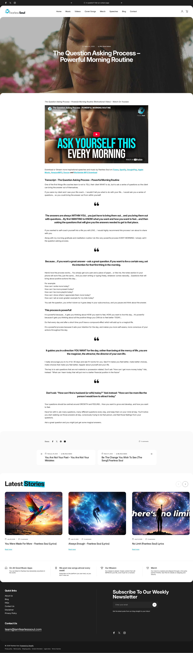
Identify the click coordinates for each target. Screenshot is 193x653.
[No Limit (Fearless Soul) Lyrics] (161, 513)
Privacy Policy (11, 613)
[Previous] (71, 3)
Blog (7, 599)
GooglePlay (132, 170)
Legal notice (47, 649)
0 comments (144, 441)
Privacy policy (8, 649)
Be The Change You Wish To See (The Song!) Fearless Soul (122, 459)
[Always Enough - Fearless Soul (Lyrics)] (97, 513)
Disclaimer (9, 610)
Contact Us (9, 606)
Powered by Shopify (27, 646)
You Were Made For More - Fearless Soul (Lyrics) (31, 543)
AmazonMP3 (56, 172)
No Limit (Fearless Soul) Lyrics (148, 543)
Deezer (66, 172)
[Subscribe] (154, 605)
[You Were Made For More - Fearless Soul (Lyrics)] (33, 513)
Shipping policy (26, 649)
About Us (9, 596)
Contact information (37, 649)
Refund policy (17, 649)
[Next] (121, 3)
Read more (8, 549)
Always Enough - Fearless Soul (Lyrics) (88, 543)
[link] (23, 629)
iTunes (116, 170)
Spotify (123, 170)
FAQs (7, 603)
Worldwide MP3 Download (85, 172)
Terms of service (56, 649)
